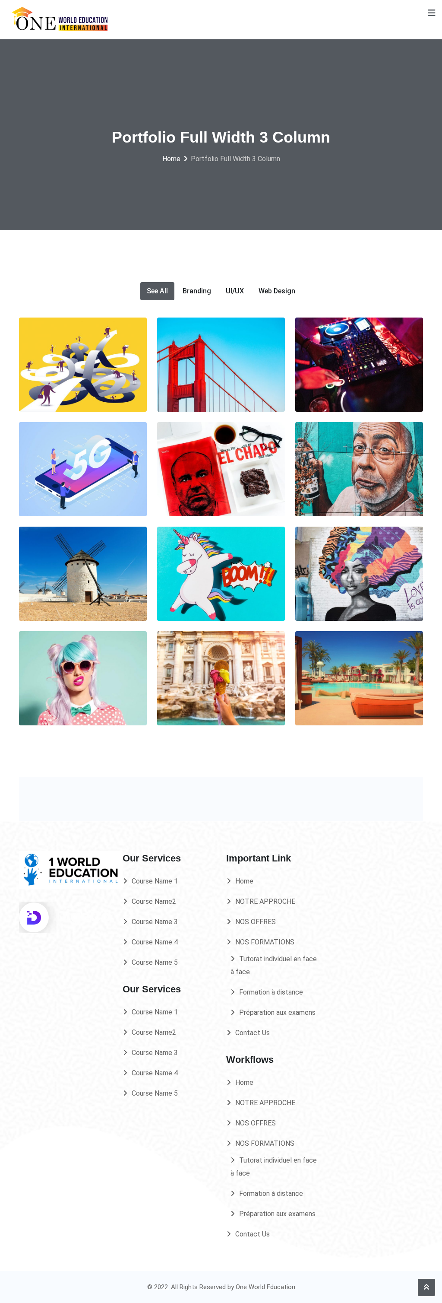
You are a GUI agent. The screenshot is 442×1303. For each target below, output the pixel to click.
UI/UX (235, 291)
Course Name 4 (155, 942)
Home (244, 881)
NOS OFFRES (255, 922)
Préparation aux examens (277, 1012)
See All (157, 291)
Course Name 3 (155, 922)
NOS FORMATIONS (264, 942)
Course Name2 (154, 901)
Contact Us (252, 1033)
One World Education (265, 1287)
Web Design (277, 291)
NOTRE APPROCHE (265, 901)
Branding (197, 291)
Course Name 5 (155, 962)
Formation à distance (271, 992)
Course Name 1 (155, 881)
